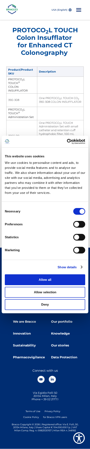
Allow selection (45, 292)
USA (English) (59, 10)
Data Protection (64, 357)
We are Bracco (24, 322)
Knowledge (60, 333)
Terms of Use (33, 411)
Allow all (45, 279)
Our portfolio (61, 322)
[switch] (79, 224)
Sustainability (24, 345)
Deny (45, 304)
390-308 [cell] (13, 100)
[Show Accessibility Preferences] (79, 438)
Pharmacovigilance (29, 357)
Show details (67, 267)
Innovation (22, 333)
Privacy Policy (52, 411)
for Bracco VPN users (55, 417)
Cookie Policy (31, 417)
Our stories (60, 345)
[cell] (21, 85)
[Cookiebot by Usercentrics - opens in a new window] (67, 141)
